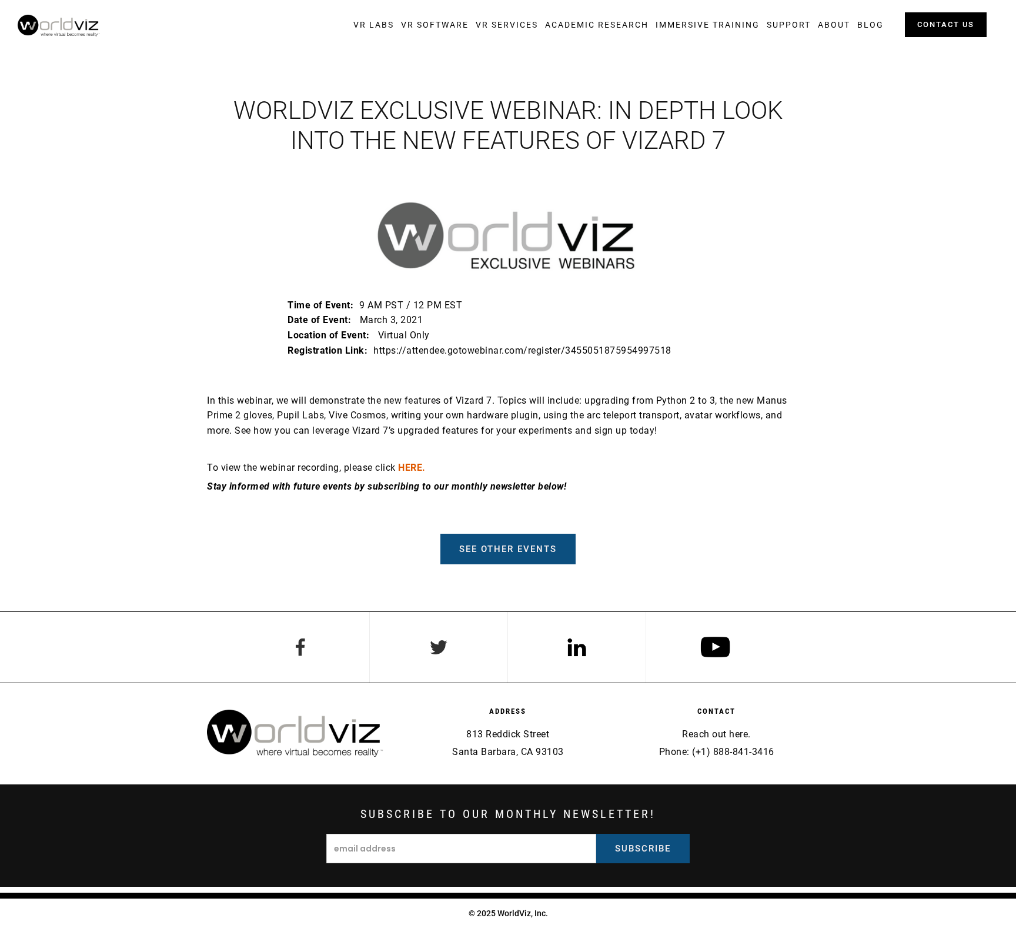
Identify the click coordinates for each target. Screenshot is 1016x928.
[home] (59, 26)
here (738, 734)
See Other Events (508, 549)
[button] (373, 24)
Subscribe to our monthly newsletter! (508, 814)
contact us (945, 24)
